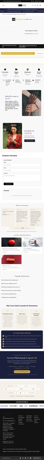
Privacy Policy (29, 419)
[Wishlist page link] (32, 5)
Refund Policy (29, 417)
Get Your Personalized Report (23, 371)
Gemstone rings (21, 417)
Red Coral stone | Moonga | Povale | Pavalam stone (16, 14)
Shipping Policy (29, 415)
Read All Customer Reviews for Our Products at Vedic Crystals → (22, 231)
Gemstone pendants (20, 420)
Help (33, 1)
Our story (36, 415)
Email (5, 167)
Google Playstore (29, 140)
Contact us (36, 422)
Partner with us (37, 419)
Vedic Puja (20, 422)
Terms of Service (29, 420)
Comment (6, 173)
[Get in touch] (37, 5)
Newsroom (36, 417)
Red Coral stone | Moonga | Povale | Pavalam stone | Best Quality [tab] (18, 53)
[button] (3, 5)
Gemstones (20, 415)
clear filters (35, 33)
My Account (39, 1)
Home (5, 14)
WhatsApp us (33, 9)
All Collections (21, 423)
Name (5, 162)
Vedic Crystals (8, 458)
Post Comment (9, 183)
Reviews (35, 420)
